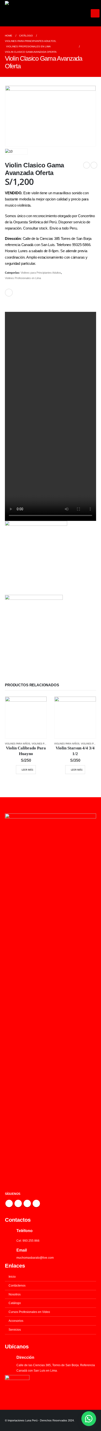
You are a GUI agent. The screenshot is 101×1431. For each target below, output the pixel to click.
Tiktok (36, 1203)
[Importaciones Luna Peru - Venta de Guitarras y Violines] (48, 13)
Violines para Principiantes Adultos (41, 272)
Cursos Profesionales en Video (29, 1311)
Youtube (18, 1203)
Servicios (15, 1329)
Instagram (27, 1203)
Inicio (12, 1276)
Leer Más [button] (27, 769)
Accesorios (16, 1320)
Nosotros (15, 1294)
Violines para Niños (17, 743)
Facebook (9, 293)
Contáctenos (17, 1285)
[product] (26, 717)
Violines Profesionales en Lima (23, 278)
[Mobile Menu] (95, 13)
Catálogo (15, 1303)
